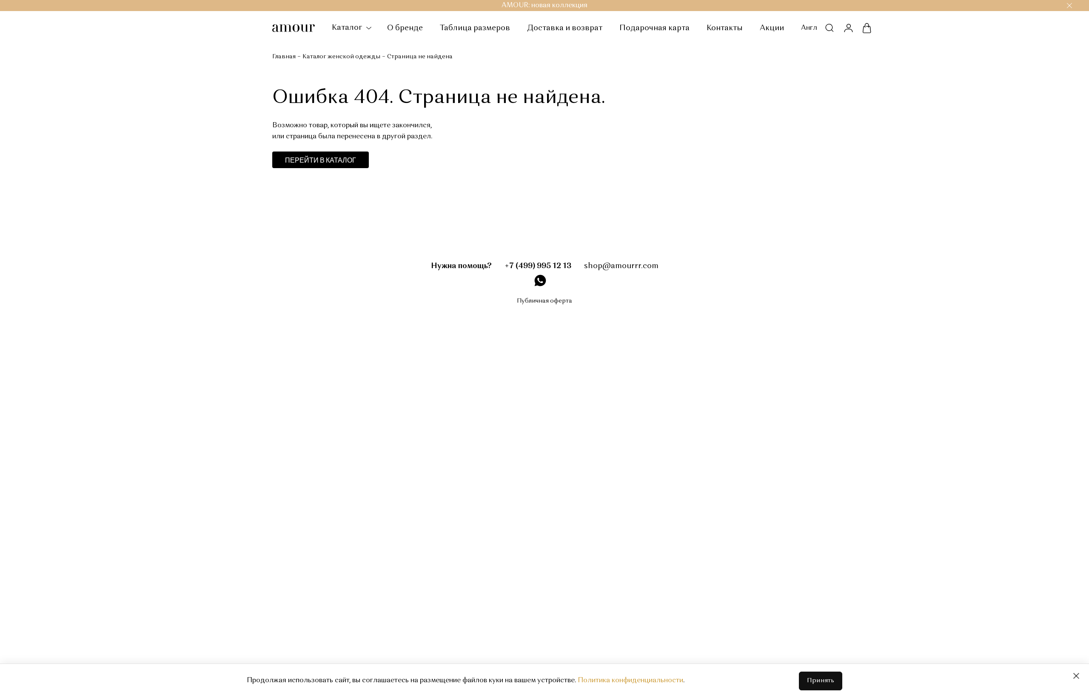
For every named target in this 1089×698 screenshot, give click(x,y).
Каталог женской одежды (341, 57)
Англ (809, 28)
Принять (820, 681)
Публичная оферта (544, 301)
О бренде (405, 28)
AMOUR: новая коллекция (544, 5)
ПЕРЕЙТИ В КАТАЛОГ (320, 160)
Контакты (725, 28)
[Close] (1076, 676)
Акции (772, 28)
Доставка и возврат (564, 28)
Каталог (348, 27)
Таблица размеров (475, 28)
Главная (284, 57)
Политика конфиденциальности (630, 680)
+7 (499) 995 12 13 (538, 266)
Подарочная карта (654, 28)
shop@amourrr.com (621, 266)
